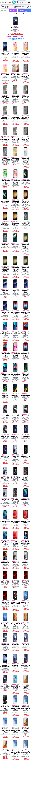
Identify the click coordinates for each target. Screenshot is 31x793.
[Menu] (29, 2)
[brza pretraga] (18, 2)
